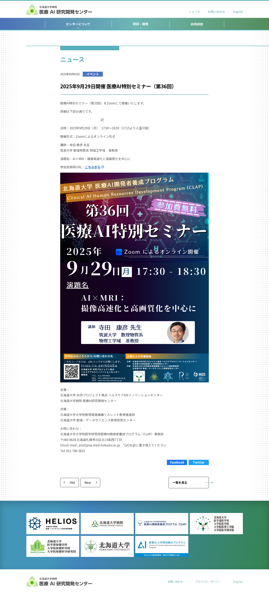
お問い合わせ (216, 12)
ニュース (194, 12)
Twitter (199, 462)
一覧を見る (180, 482)
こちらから (92, 167)
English (238, 12)
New (88, 482)
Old (72, 482)
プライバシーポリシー (208, 581)
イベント (93, 74)
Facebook (177, 462)
